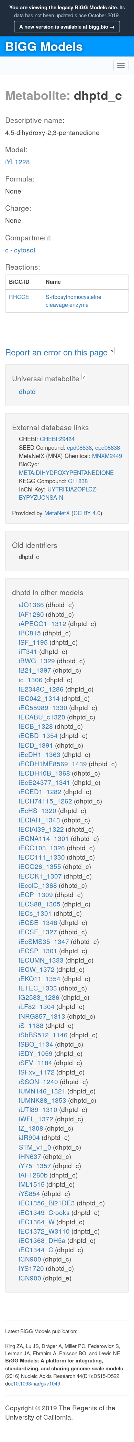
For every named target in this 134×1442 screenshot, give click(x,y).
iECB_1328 (37, 725)
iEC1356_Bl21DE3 (48, 1202)
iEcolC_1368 (39, 885)
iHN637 (31, 1156)
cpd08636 (79, 447)
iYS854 (30, 1193)
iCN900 (31, 1258)
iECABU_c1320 (43, 716)
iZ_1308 (32, 1127)
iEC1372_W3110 (45, 1230)
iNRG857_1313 (43, 1015)
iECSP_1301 (39, 950)
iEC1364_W (37, 1221)
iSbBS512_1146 (44, 1034)
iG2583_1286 (40, 997)
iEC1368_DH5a (43, 1240)
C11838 (78, 480)
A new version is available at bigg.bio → (67, 26)
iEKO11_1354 (40, 978)
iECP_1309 (37, 894)
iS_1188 (32, 1025)
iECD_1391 (37, 744)
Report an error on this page (57, 352)
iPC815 (31, 632)
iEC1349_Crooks (45, 1212)
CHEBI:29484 (57, 438)
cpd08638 (107, 447)
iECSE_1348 (39, 922)
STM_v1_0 (36, 1146)
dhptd (27, 391)
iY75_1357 (36, 1165)
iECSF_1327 (39, 931)
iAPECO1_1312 (43, 623)
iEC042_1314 (40, 698)
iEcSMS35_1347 (45, 941)
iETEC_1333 (39, 987)
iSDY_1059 (36, 1053)
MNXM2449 (107, 455)
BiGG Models (44, 46)
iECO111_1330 (43, 856)
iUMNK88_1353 (43, 1099)
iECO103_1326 (43, 847)
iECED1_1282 (41, 791)
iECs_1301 (36, 912)
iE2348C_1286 (42, 688)
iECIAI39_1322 (42, 828)
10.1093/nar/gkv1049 (36, 1383)
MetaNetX (57, 512)
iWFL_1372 (37, 1118)
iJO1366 (32, 604)
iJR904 (30, 1137)
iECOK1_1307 (41, 875)
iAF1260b (34, 1174)
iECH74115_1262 (46, 800)
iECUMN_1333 (42, 959)
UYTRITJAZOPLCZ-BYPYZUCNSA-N (58, 493)
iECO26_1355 (41, 866)
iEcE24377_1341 (45, 782)
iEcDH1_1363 (40, 754)
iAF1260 (32, 614)
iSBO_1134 (37, 1043)
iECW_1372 (37, 969)
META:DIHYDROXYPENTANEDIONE (66, 472)
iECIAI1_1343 (40, 819)
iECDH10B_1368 (45, 772)
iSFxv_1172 (37, 1071)
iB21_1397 (36, 669)
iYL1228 (17, 161)
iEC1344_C (37, 1249)
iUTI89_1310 (39, 1109)
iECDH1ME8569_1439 (54, 763)
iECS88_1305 (40, 903)
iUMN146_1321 (43, 1090)
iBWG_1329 (38, 660)
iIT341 (29, 651)
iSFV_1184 (36, 1062)
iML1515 (32, 1184)
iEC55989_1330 (44, 707)
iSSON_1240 (39, 1081)
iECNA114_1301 (45, 838)
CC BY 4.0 (87, 512)
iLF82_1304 (37, 1006)
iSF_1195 (34, 641)
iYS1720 (32, 1268)
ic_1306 (31, 679)
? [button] (112, 351)
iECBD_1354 (39, 735)
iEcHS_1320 (38, 810)
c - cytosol (20, 249)
